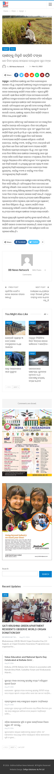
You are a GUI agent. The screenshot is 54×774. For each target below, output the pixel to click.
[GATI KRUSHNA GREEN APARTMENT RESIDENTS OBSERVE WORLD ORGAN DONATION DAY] (27, 607)
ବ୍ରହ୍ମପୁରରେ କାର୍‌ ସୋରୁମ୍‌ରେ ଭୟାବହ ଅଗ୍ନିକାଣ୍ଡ (26, 701)
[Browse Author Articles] (27, 260)
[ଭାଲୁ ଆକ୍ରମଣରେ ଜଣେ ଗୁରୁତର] (15, 359)
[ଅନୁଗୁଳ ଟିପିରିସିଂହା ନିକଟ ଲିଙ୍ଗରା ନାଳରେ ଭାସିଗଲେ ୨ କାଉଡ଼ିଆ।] (39, 328)
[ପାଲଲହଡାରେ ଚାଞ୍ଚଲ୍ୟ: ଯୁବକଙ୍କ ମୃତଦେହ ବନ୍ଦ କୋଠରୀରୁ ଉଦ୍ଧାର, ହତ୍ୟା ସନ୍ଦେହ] (39, 359)
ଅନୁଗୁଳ (5, 49)
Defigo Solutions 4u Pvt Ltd (33, 769)
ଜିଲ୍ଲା (13, 49)
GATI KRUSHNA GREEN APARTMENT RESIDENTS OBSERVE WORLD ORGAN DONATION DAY (24, 629)
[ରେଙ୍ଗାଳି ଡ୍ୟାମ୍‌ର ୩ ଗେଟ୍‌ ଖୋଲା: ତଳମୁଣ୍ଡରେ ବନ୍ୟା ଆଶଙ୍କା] (15, 328)
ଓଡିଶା (5, 595)
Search (5, 569)
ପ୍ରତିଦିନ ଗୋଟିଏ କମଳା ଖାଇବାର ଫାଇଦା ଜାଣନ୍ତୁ (14, 294)
